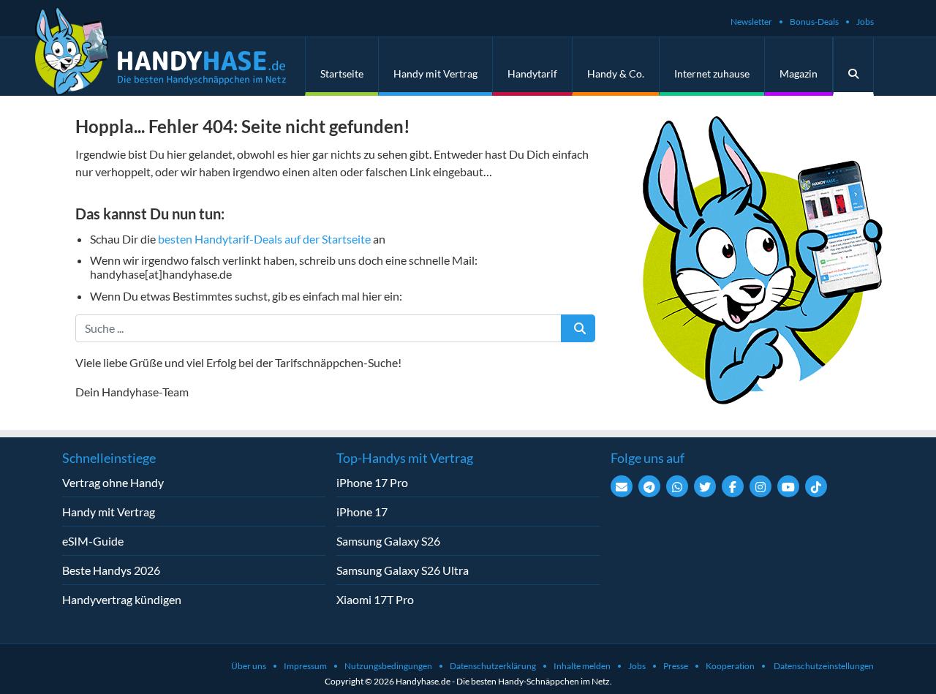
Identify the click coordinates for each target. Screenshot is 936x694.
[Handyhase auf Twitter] (705, 486)
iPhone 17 (362, 511)
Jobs (865, 21)
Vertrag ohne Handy (113, 482)
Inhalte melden (582, 665)
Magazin (799, 73)
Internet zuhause (712, 73)
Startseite (341, 73)
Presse (675, 665)
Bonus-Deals (814, 21)
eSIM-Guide (93, 541)
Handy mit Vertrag (435, 73)
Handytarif (532, 73)
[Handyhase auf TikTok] (816, 486)
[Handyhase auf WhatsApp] (677, 486)
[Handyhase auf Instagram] (760, 486)
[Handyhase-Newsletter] (622, 486)
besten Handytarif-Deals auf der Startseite (264, 239)
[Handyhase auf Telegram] (649, 486)
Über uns (248, 665)
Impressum (305, 665)
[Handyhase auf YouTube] (788, 486)
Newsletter (751, 21)
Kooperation (730, 665)
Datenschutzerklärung (493, 665)
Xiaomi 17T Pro (375, 599)
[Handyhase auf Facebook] (733, 486)
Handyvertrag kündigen (121, 599)
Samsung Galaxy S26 (388, 541)
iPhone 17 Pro (372, 482)
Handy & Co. (615, 73)
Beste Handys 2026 (111, 570)
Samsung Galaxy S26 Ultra (402, 570)
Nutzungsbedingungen (388, 665)
